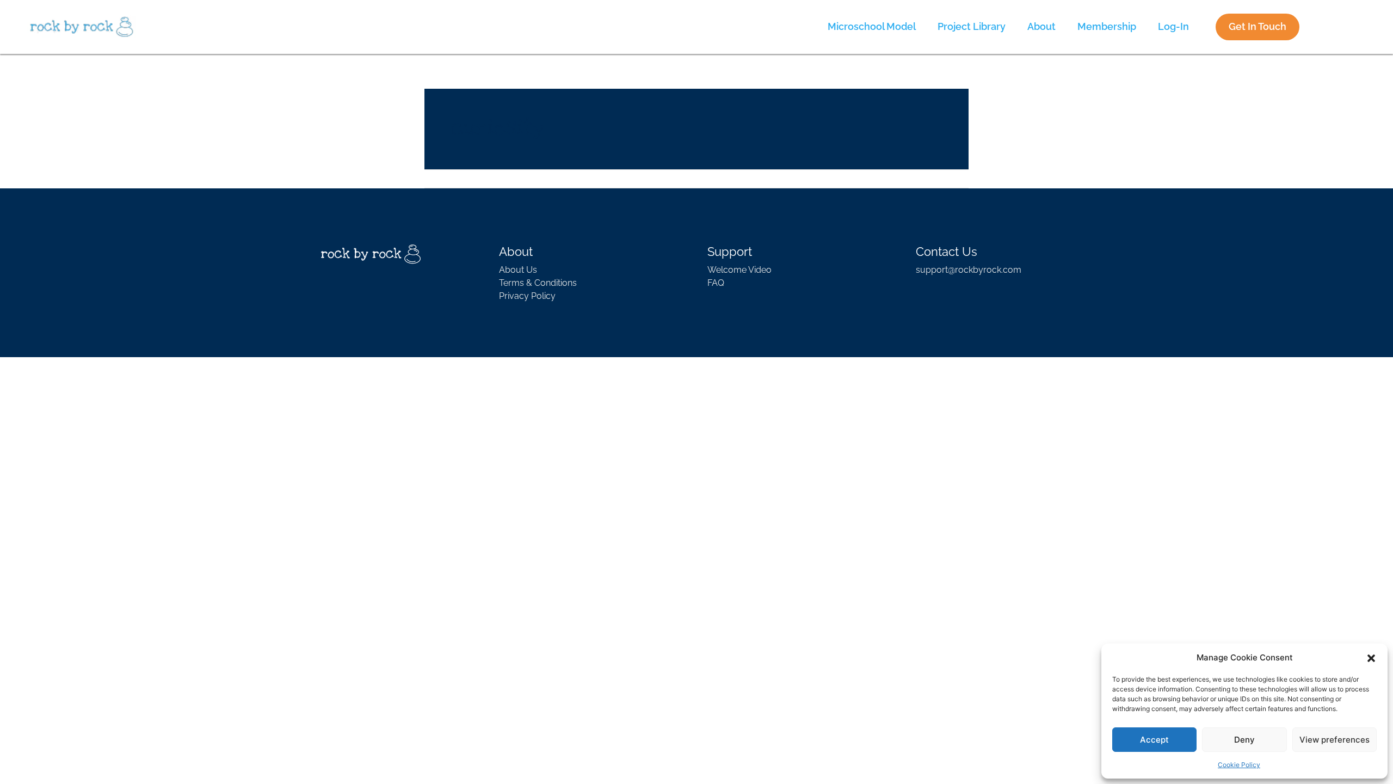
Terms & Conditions (538, 283)
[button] (1371, 657)
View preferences (1334, 739)
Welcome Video (739, 270)
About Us (518, 270)
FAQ (715, 283)
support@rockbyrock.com (968, 270)
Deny (1244, 739)
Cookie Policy (1239, 765)
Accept (1154, 739)
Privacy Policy (527, 296)
